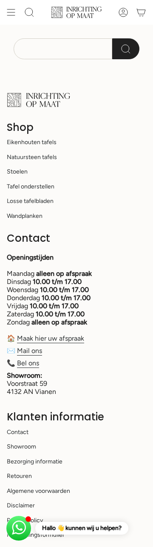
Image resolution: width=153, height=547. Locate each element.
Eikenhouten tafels (32, 142)
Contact (17, 432)
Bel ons (28, 363)
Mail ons (29, 351)
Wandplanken (24, 216)
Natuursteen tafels (32, 157)
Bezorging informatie (34, 461)
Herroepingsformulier (36, 534)
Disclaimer (21, 505)
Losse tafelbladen (30, 201)
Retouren (19, 476)
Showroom (21, 446)
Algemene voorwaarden (38, 491)
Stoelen (17, 171)
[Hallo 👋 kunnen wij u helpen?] (18, 528)
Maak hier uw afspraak (50, 338)
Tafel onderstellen (30, 186)
